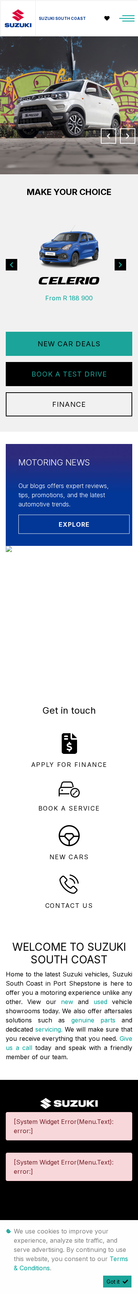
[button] (11, 265)
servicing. (50, 1029)
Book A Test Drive (69, 374)
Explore (74, 524)
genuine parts (96, 1020)
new (69, 1002)
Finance (69, 404)
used (103, 1002)
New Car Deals (69, 344)
